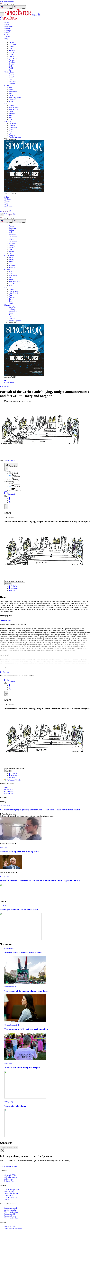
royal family (8, 793)
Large (17, 480)
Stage (11, 101)
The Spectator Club (11, 1218)
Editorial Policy (9, 1181)
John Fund (3, 847)
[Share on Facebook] (10, 498)
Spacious (18, 490)
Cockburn (12, 44)
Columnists (13, 127)
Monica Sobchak (10, 987)
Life (5, 103)
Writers (6, 25)
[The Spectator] (18, 15)
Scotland (12, 84)
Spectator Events (10, 1216)
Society (11, 76)
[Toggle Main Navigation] (2, 14)
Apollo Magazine (10, 1210)
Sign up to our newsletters (13, 1228)
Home (6, 23)
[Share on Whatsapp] (10, 502)
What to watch (14, 107)
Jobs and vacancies (11, 1197)
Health (11, 119)
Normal (17, 487)
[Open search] (1, 212)
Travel (11, 111)
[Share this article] (6, 505)
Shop (6, 38)
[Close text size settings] (6, 468)
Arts (10, 88)
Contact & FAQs (10, 1175)
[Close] (2, 1150)
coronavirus (8, 791)
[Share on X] (10, 500)
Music (11, 96)
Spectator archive (10, 1214)
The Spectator (5, 672)
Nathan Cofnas (5, 805)
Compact (17, 484)
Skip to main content (7, 1)
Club (6, 35)
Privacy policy (9, 1191)
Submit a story (9, 1179)
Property (12, 113)
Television (12, 99)
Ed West (3, 905)
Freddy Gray (8, 1102)
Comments (11, 494)
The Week (12, 123)
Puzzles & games (15, 137)
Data (10, 80)
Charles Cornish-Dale (11, 1025)
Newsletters (8, 27)
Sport (11, 115)
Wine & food (13, 109)
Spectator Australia (10, 1208)
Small (16, 473)
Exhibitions (13, 92)
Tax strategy (8, 1195)
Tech (10, 48)
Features (12, 125)
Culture (11, 46)
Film (10, 94)
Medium (17, 476)
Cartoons (12, 135)
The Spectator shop (11, 1212)
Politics (11, 42)
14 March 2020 (9, 460)
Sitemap (7, 1199)
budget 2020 (8, 789)
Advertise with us (10, 1177)
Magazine (12, 50)
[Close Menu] (2, 214)
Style (10, 117)
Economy (12, 82)
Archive (7, 37)
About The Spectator (11, 1189)
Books (11, 90)
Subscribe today (9, 1226)
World (11, 78)
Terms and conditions (11, 1193)
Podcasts (7, 29)
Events (6, 33)
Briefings (7, 31)
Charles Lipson (5, 620)
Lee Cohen (8, 1063)
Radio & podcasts (15, 97)
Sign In (34, 15)
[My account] (39, 15)
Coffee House (9, 72)
